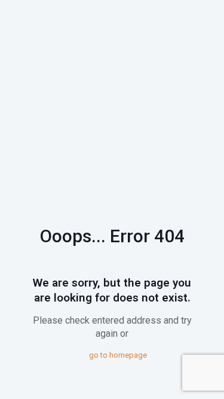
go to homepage (118, 355)
